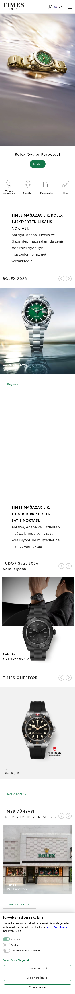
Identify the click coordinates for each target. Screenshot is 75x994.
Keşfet (37, 164)
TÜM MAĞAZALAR (19, 904)
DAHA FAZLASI (17, 793)
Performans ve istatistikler (25, 950)
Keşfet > (13, 384)
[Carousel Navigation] (65, 278)
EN (61, 6)
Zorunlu (15, 939)
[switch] (6, 945)
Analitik (15, 945)
